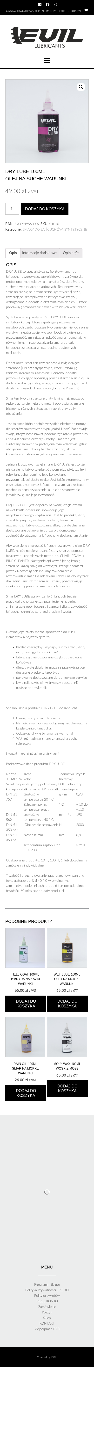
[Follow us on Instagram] (55, 4)
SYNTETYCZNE (75, 229)
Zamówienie (47, 1307)
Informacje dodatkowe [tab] (40, 253)
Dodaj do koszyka (45, 209)
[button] (47, 60)
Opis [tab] (13, 253)
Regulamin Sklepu (47, 1284)
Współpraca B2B (47, 1329)
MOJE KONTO (47, 1301)
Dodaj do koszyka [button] (26, 1003)
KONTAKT (47, 1323)
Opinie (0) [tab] (71, 253)
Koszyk (47, 1312)
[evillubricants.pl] (47, 37)
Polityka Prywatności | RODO (47, 1290)
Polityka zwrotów (47, 1295)
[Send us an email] (39, 4)
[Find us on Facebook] (47, 4)
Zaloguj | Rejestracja (20, 11)
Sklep (47, 1318)
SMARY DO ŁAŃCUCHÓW (43, 229)
